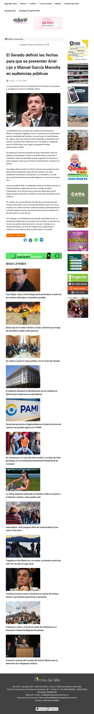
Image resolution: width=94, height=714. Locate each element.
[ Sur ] (60, 27)
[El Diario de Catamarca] (20, 20)
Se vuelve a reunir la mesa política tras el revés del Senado (33, 361)
